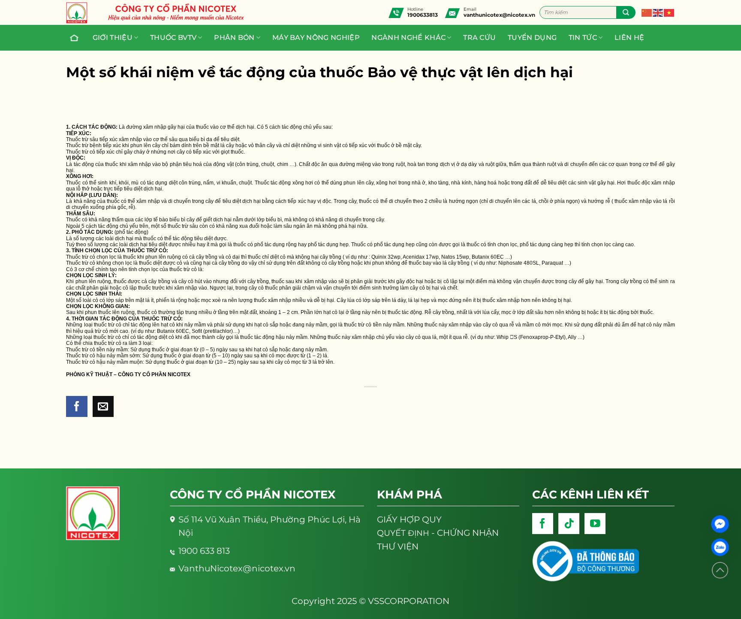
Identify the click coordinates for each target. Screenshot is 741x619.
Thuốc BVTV (173, 37)
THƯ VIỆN (398, 546)
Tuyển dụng (532, 37)
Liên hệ (629, 37)
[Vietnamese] (669, 12)
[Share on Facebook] (76, 406)
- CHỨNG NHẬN (438, 533)
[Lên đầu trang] (720, 570)
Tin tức (583, 37)
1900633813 (422, 15)
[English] (658, 12)
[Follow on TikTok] (568, 523)
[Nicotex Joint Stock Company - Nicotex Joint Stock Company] (81, 13)
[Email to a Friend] (103, 406)
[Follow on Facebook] (542, 523)
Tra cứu (479, 37)
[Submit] (626, 12)
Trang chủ (75, 38)
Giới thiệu (113, 37)
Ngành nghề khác (408, 37)
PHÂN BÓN (234, 37)
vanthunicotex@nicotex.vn (499, 15)
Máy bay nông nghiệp (316, 37)
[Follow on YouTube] (594, 523)
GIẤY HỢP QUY (409, 519)
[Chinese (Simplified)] (647, 12)
